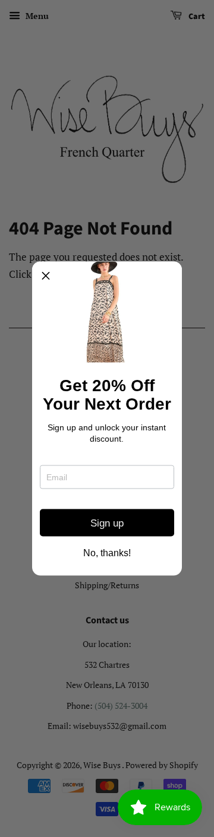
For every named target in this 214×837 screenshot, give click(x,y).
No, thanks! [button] (107, 553)
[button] (46, 275)
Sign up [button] (107, 522)
